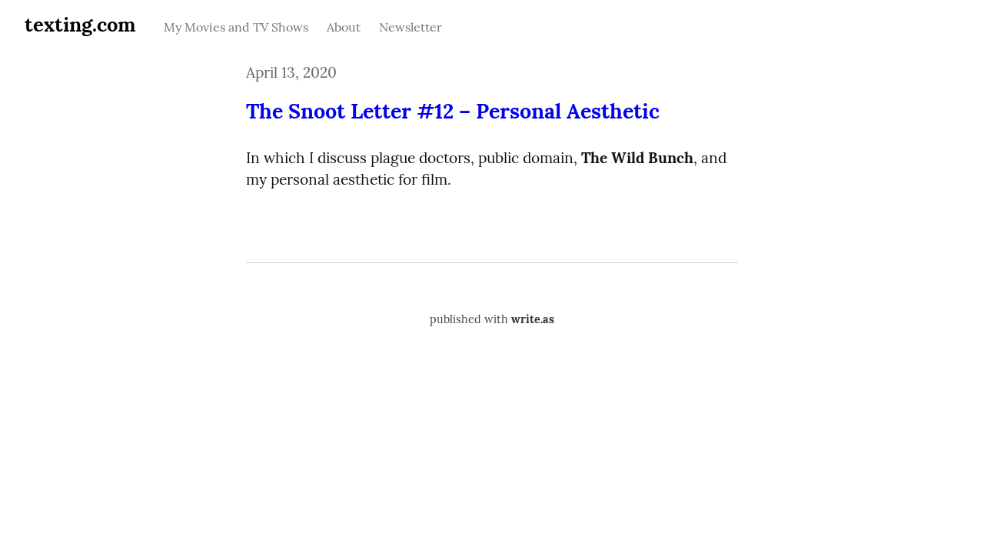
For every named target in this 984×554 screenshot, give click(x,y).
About (344, 27)
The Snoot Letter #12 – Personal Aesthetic (453, 111)
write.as (532, 319)
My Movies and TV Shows (236, 27)
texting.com (80, 24)
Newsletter (410, 27)
